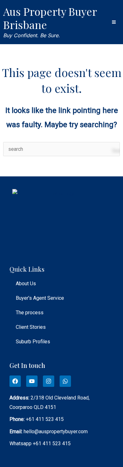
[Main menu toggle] (114, 22)
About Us (26, 284)
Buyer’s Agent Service (40, 298)
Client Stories (31, 327)
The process (30, 313)
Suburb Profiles (33, 342)
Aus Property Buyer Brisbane (50, 18)
